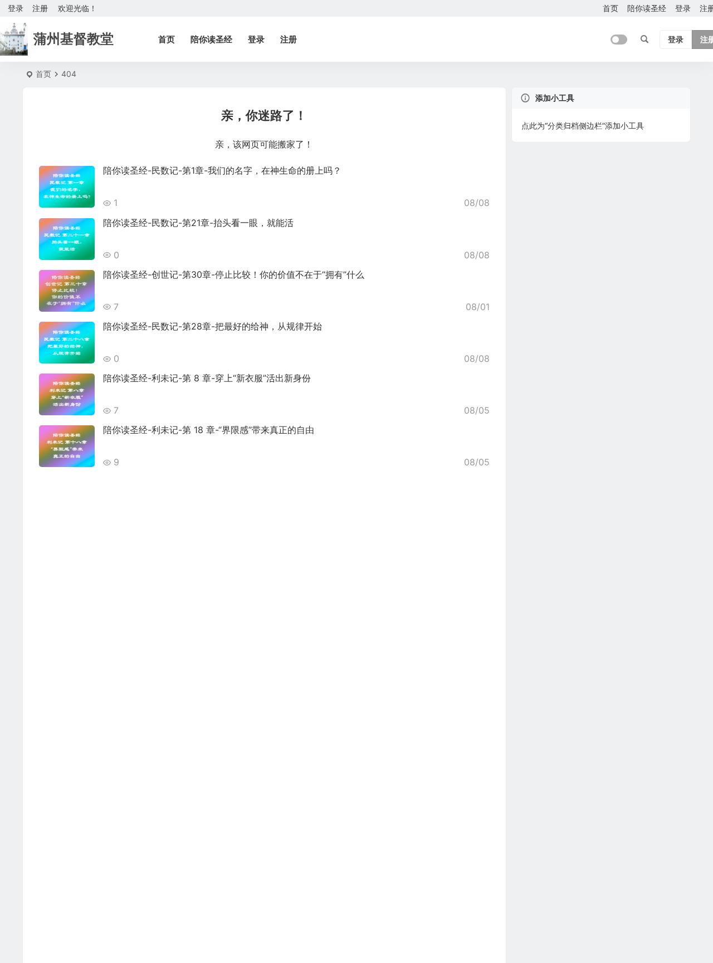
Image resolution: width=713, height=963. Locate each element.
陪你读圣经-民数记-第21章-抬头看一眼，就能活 (198, 222)
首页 (610, 8)
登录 (683, 8)
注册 (40, 8)
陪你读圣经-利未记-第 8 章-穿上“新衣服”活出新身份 (207, 378)
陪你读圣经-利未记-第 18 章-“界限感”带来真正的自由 (208, 429)
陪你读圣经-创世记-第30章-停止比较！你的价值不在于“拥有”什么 (233, 274)
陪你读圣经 (646, 8)
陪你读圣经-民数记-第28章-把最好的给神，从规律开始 (212, 326)
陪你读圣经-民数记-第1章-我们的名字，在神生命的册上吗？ (222, 170)
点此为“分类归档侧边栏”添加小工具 (582, 125)
